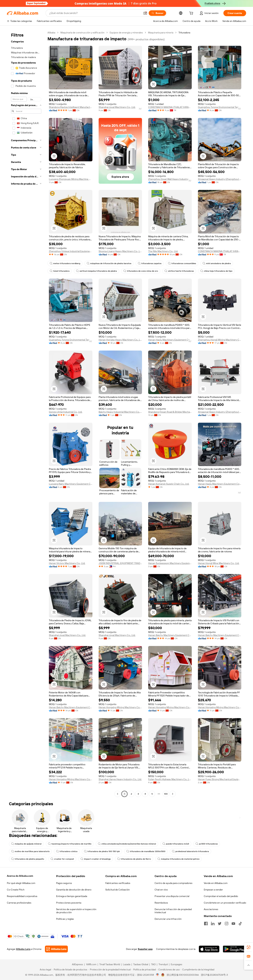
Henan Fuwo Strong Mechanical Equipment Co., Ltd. (219, 779)
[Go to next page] (173, 794)
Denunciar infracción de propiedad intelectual (173, 911)
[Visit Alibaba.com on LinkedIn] (213, 923)
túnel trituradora (61, 271)
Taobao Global (140, 964)
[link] (248, 947)
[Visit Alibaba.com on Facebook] (206, 923)
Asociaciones (211, 909)
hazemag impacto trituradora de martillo (71, 844)
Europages (176, 964)
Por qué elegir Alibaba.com (21, 883)
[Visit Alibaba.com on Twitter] (220, 923)
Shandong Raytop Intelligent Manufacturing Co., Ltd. (70, 107)
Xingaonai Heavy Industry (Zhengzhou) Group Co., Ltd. (219, 179)
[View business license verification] (157, 975)
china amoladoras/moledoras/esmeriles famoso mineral (128, 844)
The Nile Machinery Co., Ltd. (163, 251)
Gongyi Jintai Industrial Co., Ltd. (65, 411)
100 (166, 794)
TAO (153, 964)
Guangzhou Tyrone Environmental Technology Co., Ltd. (219, 107)
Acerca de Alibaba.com (20, 875)
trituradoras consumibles (183, 263)
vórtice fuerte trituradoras (181, 271)
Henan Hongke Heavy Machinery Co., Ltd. (120, 339)
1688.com (91, 964)
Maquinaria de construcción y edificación (82, 32)
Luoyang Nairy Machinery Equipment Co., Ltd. (70, 483)
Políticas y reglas (65, 919)
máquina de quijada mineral (28, 844)
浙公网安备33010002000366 (183, 974)
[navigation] (26, 413)
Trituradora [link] (184, 32)
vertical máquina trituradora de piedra (98, 271)
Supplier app (145, 949)
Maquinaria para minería (160, 32)
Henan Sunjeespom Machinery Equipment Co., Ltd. (170, 563)
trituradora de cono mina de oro (142, 271)
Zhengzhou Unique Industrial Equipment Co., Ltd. (70, 251)
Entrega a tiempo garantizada (71, 896)
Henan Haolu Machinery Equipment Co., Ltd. (170, 339)
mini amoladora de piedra (218, 263)
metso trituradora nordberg (66, 263)
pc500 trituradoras (208, 844)
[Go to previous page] (117, 794)
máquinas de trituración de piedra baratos (110, 263)
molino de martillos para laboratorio (32, 851)
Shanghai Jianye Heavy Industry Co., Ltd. (120, 779)
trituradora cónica (68, 851)
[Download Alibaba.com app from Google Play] (234, 949)
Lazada (126, 964)
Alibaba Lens (23, 949)
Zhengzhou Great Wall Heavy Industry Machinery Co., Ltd (170, 179)
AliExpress (77, 964)
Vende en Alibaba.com (216, 883)
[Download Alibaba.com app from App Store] (209, 949)
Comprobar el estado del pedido (221, 896)
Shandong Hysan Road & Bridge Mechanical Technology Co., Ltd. (170, 411)
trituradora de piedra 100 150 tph (103, 851)
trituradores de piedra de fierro (136, 859)
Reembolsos (161, 902)
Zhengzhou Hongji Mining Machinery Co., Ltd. (219, 339)
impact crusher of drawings (97, 859)
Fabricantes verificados (117, 883)
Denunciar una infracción (168, 919)
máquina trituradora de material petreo (180, 859)
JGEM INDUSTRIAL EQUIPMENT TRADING (120, 563)
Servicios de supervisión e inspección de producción (76, 911)
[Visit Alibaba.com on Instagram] (226, 923)
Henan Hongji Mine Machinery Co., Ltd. (218, 563)
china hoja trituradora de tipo (218, 271)
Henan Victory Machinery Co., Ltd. (67, 563)
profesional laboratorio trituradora (192, 851)
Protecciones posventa (68, 902)
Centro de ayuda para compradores (173, 883)
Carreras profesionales (19, 902)
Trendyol (163, 964)
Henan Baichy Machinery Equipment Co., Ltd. (170, 635)
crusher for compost (64, 859)
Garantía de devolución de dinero (73, 889)
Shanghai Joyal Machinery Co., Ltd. (117, 107)
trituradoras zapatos (151, 263)
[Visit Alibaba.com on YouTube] (233, 923)
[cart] (191, 13)
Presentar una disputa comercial (172, 896)
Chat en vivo (161, 889)
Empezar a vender (213, 889)
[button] (145, 13)
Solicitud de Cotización (117, 889)
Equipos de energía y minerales (126, 32)
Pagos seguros (64, 883)
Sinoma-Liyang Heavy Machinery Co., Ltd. (120, 251)
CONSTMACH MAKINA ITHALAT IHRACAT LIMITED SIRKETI (170, 107)
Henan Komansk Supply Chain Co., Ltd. (168, 483)
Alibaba (51, 32)
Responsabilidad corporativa (22, 896)
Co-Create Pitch (15, 889)
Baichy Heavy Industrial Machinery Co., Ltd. (120, 411)
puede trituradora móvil (177, 844)
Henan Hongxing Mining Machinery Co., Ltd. (120, 707)
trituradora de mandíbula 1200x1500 (147, 851)
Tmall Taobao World (109, 964)
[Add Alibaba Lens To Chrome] (56, 949)
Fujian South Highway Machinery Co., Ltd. (170, 779)
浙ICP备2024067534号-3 (214, 974)
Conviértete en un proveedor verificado (225, 902)
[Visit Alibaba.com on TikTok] (240, 923)
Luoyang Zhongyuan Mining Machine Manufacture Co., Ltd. (70, 179)
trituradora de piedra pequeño (29, 859)
